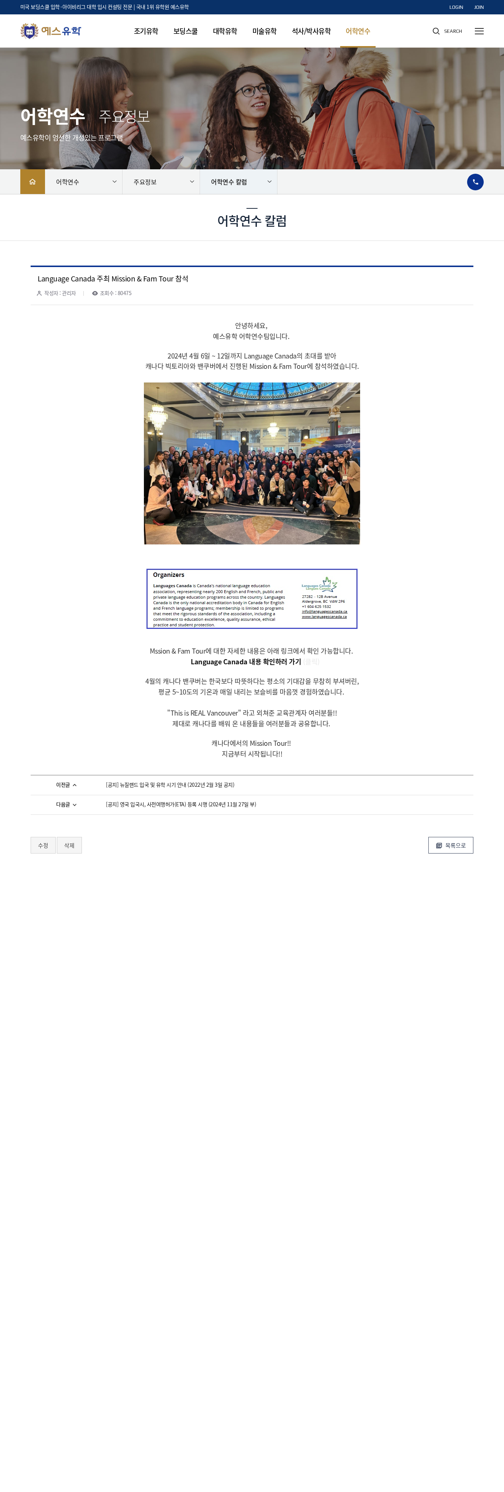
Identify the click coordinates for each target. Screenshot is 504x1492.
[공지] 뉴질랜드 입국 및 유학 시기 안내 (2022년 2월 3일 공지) (170, 785)
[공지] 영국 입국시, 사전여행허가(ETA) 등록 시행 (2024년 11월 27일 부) (181, 805)
